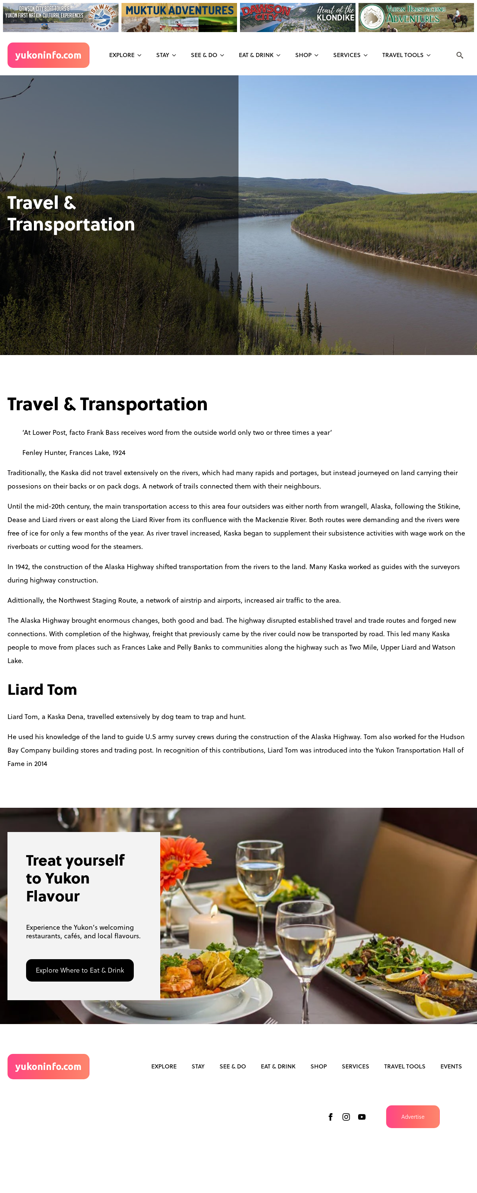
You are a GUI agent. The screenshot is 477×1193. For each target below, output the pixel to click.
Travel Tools (403, 55)
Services (347, 55)
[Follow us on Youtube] (361, 1117)
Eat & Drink (256, 55)
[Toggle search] (460, 55)
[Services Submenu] (368, 55)
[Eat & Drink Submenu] (281, 55)
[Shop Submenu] (319, 55)
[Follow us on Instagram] (346, 1117)
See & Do (232, 1066)
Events (451, 1066)
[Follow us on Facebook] (330, 1117)
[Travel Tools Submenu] (431, 55)
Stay (162, 55)
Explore (122, 55)
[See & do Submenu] (224, 55)
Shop (303, 55)
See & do (204, 55)
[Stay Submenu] (176, 55)
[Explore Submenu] (142, 55)
